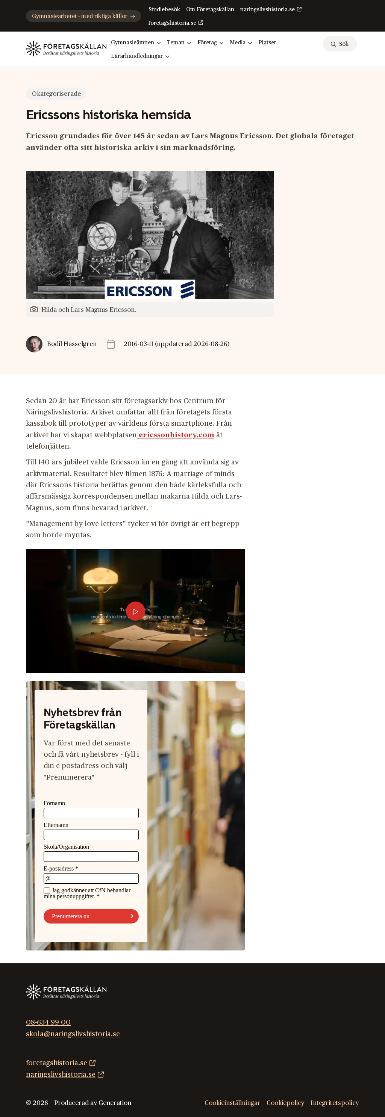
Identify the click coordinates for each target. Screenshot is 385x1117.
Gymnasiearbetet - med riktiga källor (79, 16)
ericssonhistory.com (175, 435)
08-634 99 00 (48, 1022)
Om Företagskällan (210, 9)
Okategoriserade (56, 94)
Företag (207, 42)
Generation (115, 1103)
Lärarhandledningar (137, 56)
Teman (176, 42)
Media (238, 42)
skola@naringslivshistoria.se (73, 1034)
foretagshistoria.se (172, 23)
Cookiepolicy (286, 1103)
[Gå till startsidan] (66, 48)
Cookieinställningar (233, 1103)
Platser (267, 42)
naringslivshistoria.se (267, 9)
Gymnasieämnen (132, 42)
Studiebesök (164, 9)
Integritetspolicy (335, 1103)
